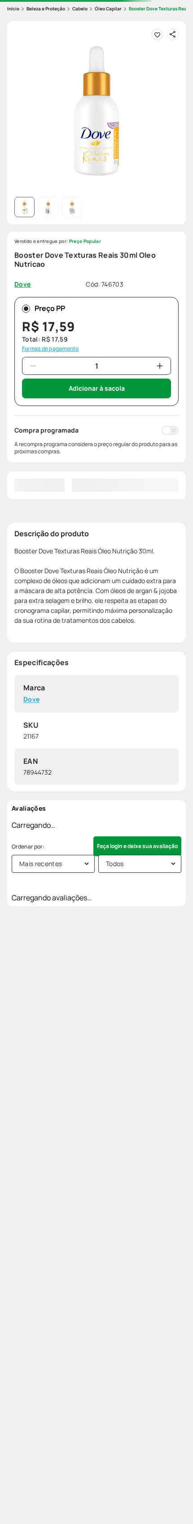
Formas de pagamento (50, 348)
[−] (33, 365)
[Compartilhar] (173, 34)
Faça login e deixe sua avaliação (137, 846)
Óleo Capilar (108, 8)
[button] (96, 110)
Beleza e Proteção (45, 8)
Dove (31, 699)
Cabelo (80, 8)
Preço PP (50, 308)
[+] (160, 365)
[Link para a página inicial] (13, 8)
